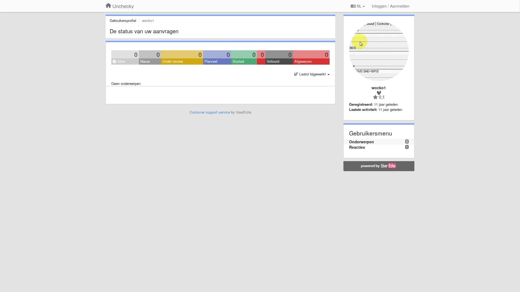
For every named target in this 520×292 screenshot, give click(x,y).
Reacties (357, 147)
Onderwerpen (361, 141)
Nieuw (145, 61)
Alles (120, 61)
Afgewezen (303, 61)
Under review (172, 61)
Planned (210, 61)
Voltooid (273, 61)
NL (359, 6)
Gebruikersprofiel (123, 20)
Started (238, 61)
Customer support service (210, 112)
